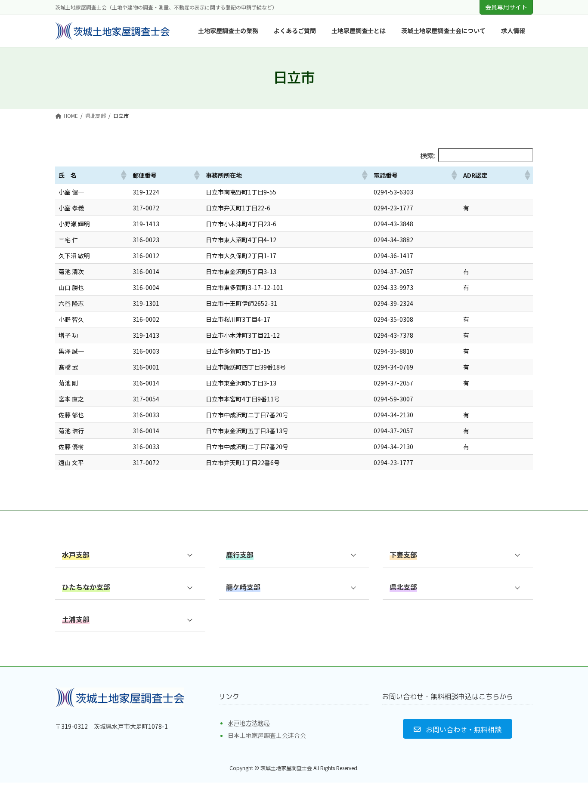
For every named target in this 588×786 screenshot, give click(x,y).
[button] (123, 175)
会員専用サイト (506, 7)
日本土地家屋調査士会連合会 (267, 735)
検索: (428, 155)
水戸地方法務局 (249, 722)
